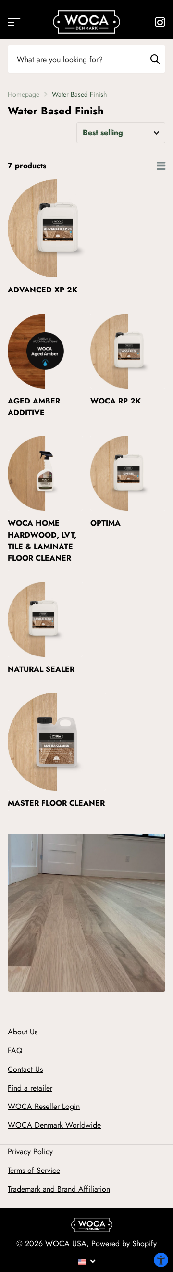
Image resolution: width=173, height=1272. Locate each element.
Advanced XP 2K (42, 289)
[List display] (161, 166)
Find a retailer (30, 1088)
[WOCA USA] (159, 22)
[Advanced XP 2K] (57, 228)
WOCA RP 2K (115, 400)
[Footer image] (92, 1227)
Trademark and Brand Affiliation (59, 1189)
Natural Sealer (41, 669)
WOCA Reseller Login (44, 1106)
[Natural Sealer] (45, 619)
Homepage (23, 94)
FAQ (15, 1050)
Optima (105, 523)
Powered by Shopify (124, 1243)
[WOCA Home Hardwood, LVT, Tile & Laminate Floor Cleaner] (45, 473)
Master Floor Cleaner (56, 802)
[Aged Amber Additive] (45, 351)
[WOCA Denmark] (86, 22)
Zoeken (154, 59)
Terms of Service (34, 1170)
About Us (22, 1031)
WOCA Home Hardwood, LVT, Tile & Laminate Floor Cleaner (42, 540)
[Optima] (127, 473)
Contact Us (25, 1069)
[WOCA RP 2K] (127, 351)
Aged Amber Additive (34, 406)
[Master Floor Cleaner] (57, 742)
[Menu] (86, 1261)
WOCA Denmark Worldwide (54, 1125)
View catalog (13, 21)
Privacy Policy (30, 1151)
